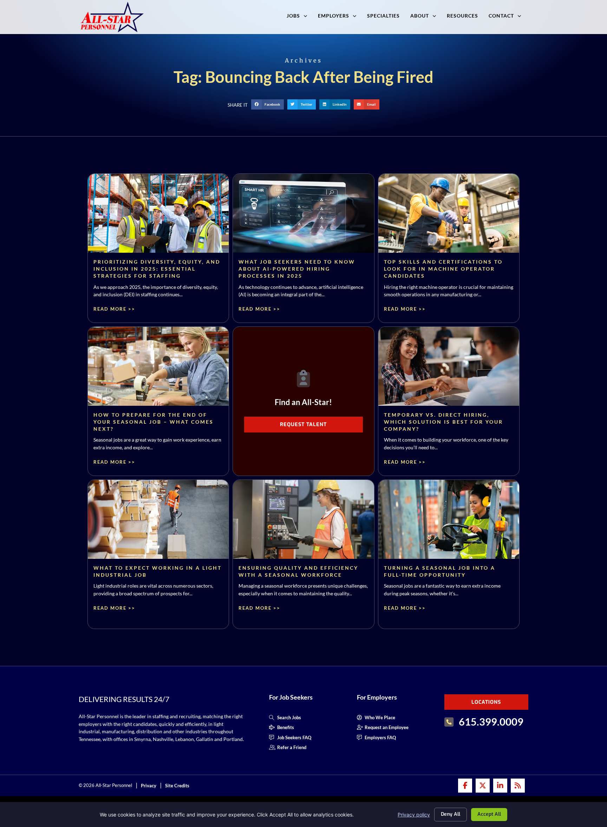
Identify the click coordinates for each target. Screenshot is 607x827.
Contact (501, 16)
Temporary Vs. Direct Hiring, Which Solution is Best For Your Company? (443, 422)
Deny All (450, 814)
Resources (462, 16)
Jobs (293, 16)
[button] (267, 104)
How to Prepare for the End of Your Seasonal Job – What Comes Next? (153, 422)
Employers (333, 16)
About (419, 16)
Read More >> (114, 309)
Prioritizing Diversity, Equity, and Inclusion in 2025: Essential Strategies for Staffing (156, 269)
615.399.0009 (491, 722)
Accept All (489, 814)
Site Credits (177, 785)
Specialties (383, 16)
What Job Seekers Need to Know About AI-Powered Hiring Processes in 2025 (297, 269)
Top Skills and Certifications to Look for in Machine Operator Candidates (443, 269)
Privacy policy (414, 815)
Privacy (148, 785)
